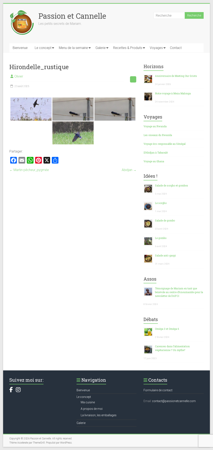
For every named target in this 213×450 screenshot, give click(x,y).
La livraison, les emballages (98, 415)
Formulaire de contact (158, 390)
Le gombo (160, 238)
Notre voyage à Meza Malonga (173, 93)
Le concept (43, 48)
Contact (176, 48)
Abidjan (129, 170)
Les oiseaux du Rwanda (158, 135)
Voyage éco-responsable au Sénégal (165, 143)
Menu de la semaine (73, 48)
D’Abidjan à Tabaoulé (156, 152)
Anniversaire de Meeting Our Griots (176, 76)
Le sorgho (161, 203)
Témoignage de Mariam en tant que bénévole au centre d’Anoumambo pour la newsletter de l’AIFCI (179, 292)
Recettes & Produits (127, 48)
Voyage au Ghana (154, 161)
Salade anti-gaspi (165, 255)
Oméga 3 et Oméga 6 (167, 328)
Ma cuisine (88, 402)
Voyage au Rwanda (155, 126)
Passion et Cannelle (72, 16)
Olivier (18, 76)
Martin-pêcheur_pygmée (29, 170)
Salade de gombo (165, 220)
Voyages (156, 48)
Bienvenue (20, 48)
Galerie (100, 48)
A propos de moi (92, 408)
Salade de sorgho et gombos (171, 185)
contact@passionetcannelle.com (174, 401)
